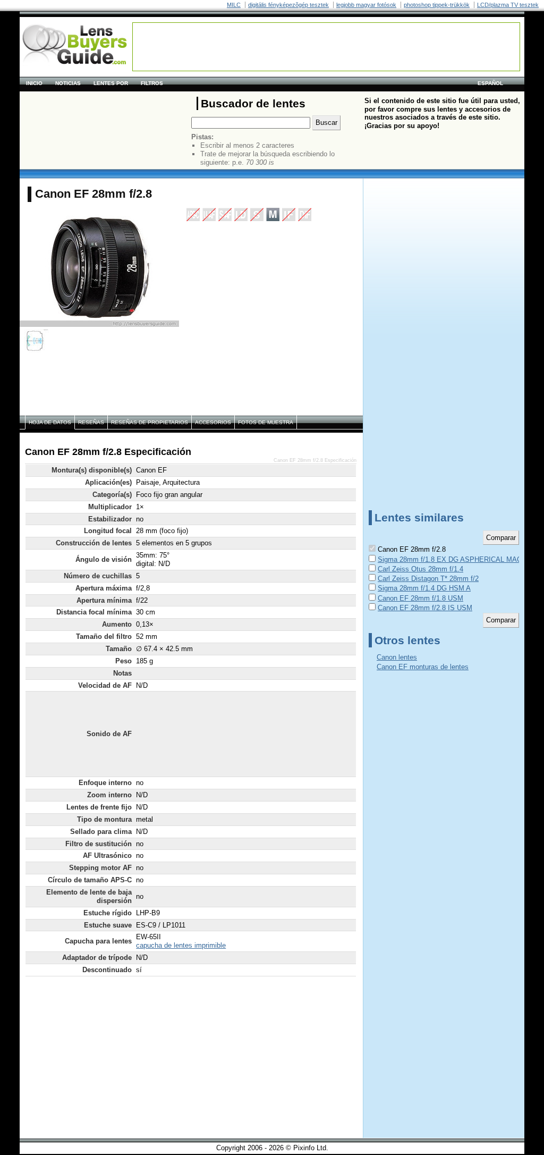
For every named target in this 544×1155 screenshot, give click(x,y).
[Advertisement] (326, 47)
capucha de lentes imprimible (181, 945)
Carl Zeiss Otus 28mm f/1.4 (420, 569)
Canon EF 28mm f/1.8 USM (420, 598)
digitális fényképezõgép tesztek (288, 5)
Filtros (152, 83)
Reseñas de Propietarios (149, 422)
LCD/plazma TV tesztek (508, 5)
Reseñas (91, 422)
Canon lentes (397, 657)
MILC (234, 5)
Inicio (34, 83)
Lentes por (111, 83)
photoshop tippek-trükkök (437, 5)
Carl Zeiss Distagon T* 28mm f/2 (428, 579)
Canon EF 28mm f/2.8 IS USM (425, 608)
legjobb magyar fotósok (366, 5)
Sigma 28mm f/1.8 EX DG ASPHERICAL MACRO (455, 559)
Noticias (68, 83)
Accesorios (213, 422)
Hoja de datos (50, 422)
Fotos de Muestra (265, 422)
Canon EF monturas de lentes (423, 667)
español (490, 83)
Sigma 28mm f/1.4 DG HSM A (424, 588)
